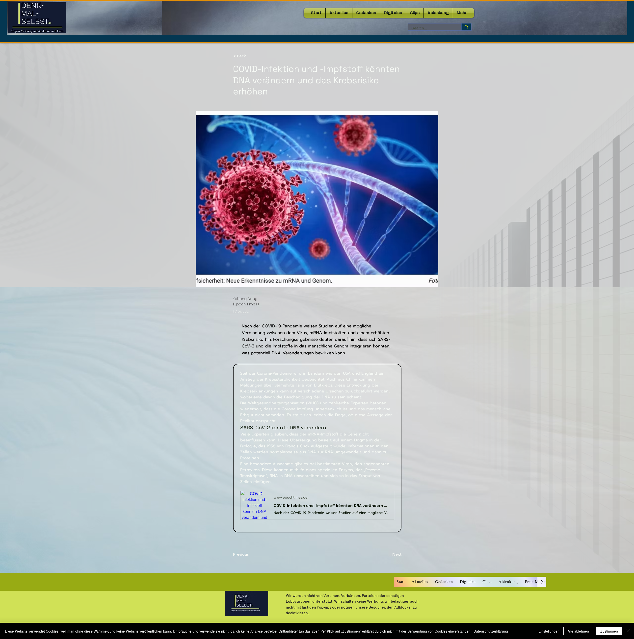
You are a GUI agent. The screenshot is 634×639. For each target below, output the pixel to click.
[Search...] (466, 26)
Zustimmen (609, 631)
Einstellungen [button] (548, 631)
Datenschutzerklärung (491, 631)
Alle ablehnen (578, 631)
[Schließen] (628, 631)
